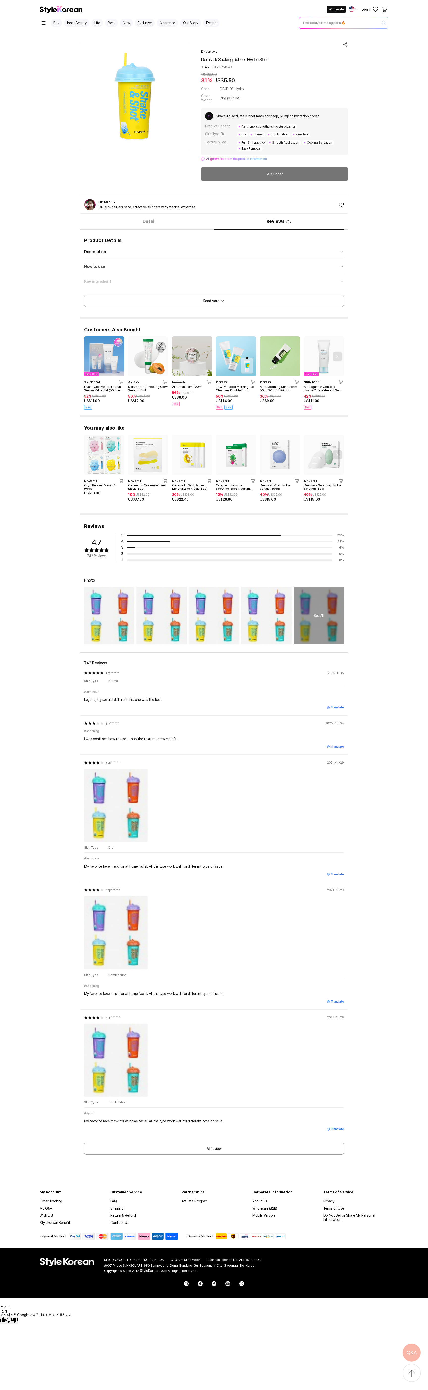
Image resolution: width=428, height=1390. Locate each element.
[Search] (383, 23)
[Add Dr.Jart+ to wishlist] (341, 204)
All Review (214, 1149)
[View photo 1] (109, 615)
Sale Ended (274, 174)
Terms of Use (333, 1208)
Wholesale (336, 9)
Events (211, 23)
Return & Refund (123, 1215)
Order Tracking (51, 1201)
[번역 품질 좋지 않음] (12, 1320)
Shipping (116, 1208)
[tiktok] (200, 1283)
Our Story (190, 23)
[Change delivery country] (354, 9)
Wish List (46, 1215)
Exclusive (145, 23)
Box (56, 23)
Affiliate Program (195, 1201)
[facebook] (214, 1283)
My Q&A (46, 1208)
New (126, 23)
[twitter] (242, 1283)
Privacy (329, 1201)
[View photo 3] (214, 615)
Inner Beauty (76, 23)
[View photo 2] (161, 615)
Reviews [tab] (279, 221)
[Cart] (384, 9)
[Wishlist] (375, 9)
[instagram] (186, 1283)
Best (111, 23)
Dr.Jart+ (208, 52)
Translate (337, 707)
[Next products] (337, 356)
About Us (259, 1201)
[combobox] (339, 23)
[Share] (345, 44)
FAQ (113, 1201)
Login (366, 9)
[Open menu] (44, 23)
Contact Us (119, 1223)
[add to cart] (121, 382)
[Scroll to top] (412, 1373)
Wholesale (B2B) (264, 1208)
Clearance (167, 23)
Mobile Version (263, 1215)
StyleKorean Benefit (55, 1223)
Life (97, 23)
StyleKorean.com (153, 1271)
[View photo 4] (266, 615)
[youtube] (228, 1283)
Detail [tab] (149, 221)
